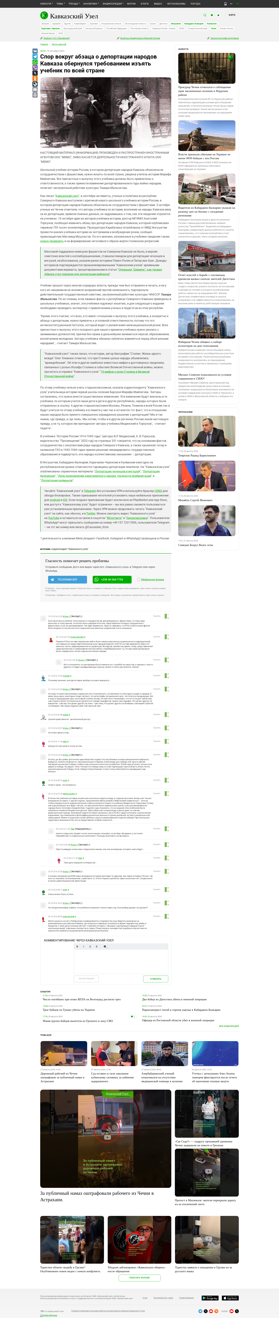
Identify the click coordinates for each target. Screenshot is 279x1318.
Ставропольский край (197, 28)
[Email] (35, 89)
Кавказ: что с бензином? (56, 38)
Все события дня (229, 1026)
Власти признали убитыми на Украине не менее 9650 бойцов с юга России (204, 156)
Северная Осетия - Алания (163, 28)
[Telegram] (35, 57)
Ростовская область (139, 28)
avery (65, 780)
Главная (44, 44)
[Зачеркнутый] (96, 946)
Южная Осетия (226, 28)
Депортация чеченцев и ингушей (117, 471)
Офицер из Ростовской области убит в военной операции (178, 1020)
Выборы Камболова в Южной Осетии (140, 38)
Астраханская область (111, 24)
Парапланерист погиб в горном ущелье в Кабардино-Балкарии (181, 1010)
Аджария (56, 24)
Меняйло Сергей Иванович (195, 500)
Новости (45, 3)
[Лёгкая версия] (225, 3)
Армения (94, 24)
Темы (60, 3)
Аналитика (90, 3)
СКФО (181, 28)
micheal (66, 676)
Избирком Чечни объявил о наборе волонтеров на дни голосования (200, 344)
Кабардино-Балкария (194, 24)
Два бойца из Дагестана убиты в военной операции (174, 999)
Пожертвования (186, 1298)
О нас (145, 1298)
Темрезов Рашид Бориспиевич (197, 455)
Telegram (90, 491)
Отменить (155, 979)
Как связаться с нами (163, 1298)
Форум (131, 3)
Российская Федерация (116, 28)
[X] (35, 73)
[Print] (35, 95)
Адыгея (67, 24)
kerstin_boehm (69, 794)
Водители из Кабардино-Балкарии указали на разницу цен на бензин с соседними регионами (206, 211)
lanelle (65, 715)
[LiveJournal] (35, 84)
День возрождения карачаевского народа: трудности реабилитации (104, 476)
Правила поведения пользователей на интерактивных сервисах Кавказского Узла (108, 1311)
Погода (195, 3)
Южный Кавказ (48, 33)
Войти (232, 15)
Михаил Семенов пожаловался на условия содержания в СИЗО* (204, 376)
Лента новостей (59, 44)
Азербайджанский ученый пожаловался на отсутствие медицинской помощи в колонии (162, 1077)
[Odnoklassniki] (35, 78)
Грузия (153, 24)
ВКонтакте (114, 518)
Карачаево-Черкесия (50, 28)
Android (55, 500)
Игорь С (66, 616)
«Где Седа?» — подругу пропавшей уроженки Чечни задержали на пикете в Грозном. (203, 1143)
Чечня (213, 28)
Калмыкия (212, 24)
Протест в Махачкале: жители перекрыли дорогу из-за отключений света (205, 1202)
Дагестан (163, 24)
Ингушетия (176, 24)
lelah (65, 741)
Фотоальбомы (176, 3)
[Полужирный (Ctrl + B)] (77, 946)
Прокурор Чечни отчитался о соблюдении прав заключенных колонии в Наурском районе (204, 91)
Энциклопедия (112, 3)
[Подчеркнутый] (90, 946)
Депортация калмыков (56, 480)
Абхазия (45, 24)
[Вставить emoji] (105, 946)
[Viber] (35, 67)
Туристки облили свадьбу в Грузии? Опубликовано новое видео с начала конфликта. (70, 1269)
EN (238, 4)
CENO (158, 491)
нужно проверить (52, 241)
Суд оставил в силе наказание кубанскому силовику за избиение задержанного (112, 1077)
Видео (158, 3)
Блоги (145, 3)
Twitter (90, 513)
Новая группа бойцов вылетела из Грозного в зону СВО (78, 1021)
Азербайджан (80, 24)
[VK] (35, 51)
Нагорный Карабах (94, 28)
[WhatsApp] (35, 62)
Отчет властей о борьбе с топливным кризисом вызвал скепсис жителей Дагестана (206, 277)
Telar (73, 829)
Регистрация (86, 978)
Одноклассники (137, 518)
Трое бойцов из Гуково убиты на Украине (69, 1010)
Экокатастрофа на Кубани (224, 38)
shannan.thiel (68, 916)
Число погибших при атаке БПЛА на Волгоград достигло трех (82, 999)
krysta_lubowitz (77, 637)
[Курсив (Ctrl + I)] (83, 946)
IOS (65, 500)
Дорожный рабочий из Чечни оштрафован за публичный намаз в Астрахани (62, 1077)
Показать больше (139, 1277)
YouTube (53, 518)
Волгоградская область (135, 24)
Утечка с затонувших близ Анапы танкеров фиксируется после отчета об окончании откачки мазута (214, 1077)
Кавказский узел (67, 196)
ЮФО (60, 33)
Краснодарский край (72, 28)
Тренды (73, 3)
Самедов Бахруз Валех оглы (195, 545)
